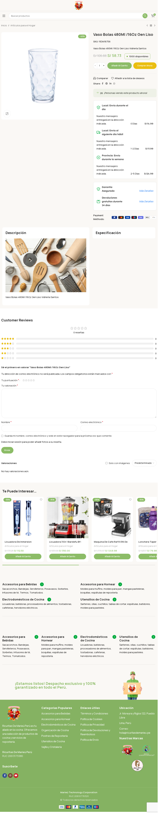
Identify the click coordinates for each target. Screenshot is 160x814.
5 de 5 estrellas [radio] (33, 380)
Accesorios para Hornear (55, 719)
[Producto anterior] (147, 26)
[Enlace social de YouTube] (16, 775)
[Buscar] (145, 15)
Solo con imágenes (119, 463)
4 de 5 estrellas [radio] (31, 380)
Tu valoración (9, 385)
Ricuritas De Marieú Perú (17, 752)
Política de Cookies (91, 719)
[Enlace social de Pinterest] (107, 83)
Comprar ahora (144, 65)
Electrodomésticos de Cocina (58, 724)
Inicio (4, 25)
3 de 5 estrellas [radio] (29, 380)
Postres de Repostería (54, 736)
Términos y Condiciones (94, 713)
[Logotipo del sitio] (78, 5)
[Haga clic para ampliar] (7, 113)
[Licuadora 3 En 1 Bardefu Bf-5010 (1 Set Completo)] (67, 517)
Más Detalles (146, 190)
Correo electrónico (91, 422)
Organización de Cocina (55, 730)
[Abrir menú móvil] (4, 16)
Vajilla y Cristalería (51, 747)
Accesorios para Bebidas (55, 713)
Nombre (6, 422)
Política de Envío (89, 739)
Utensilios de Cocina (53, 741)
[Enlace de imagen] (14, 713)
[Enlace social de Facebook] (103, 83)
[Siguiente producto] (155, 26)
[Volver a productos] (151, 26)
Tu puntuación (10, 380)
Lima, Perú (125, 723)
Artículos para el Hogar (22, 25)
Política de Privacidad (92, 724)
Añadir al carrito (119, 65)
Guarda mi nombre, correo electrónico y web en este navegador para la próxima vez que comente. (58, 435)
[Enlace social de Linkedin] (110, 83)
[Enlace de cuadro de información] (23, 584)
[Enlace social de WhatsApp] (114, 83)
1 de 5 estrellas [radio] (23, 380)
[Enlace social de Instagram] (10, 775)
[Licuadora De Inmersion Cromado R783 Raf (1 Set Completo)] (23, 517)
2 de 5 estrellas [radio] (26, 380)
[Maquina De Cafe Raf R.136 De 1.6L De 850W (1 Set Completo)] (112, 517)
